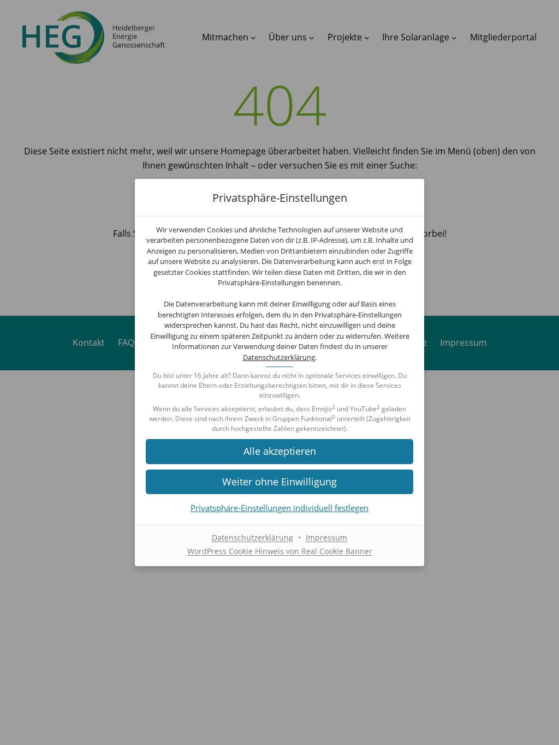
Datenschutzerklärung (279, 357)
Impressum (326, 537)
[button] (279, 451)
